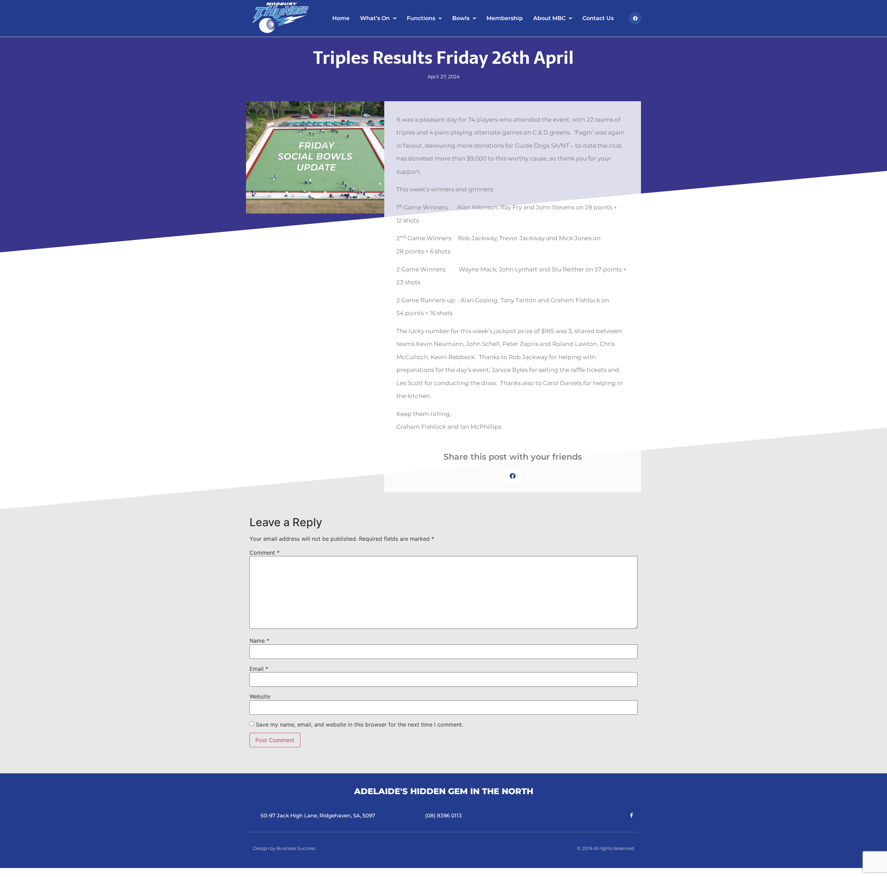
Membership (504, 18)
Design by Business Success (284, 848)
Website (259, 696)
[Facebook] (635, 18)
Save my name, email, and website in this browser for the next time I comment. (359, 724)
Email (258, 668)
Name (259, 640)
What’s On (375, 18)
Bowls (460, 18)
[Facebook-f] (631, 815)
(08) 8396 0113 (443, 815)
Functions (421, 18)
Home (341, 18)
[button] (512, 476)
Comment (264, 552)
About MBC (549, 18)
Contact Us (598, 18)
